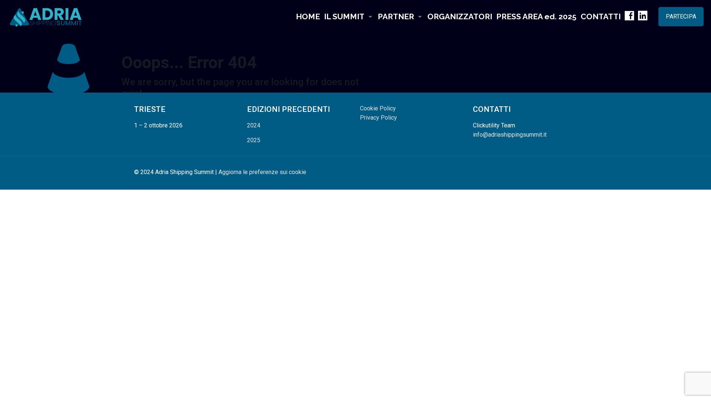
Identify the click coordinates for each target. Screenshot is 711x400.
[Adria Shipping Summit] (46, 16)
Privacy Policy (378, 117)
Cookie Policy (378, 108)
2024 (253, 125)
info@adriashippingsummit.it (510, 134)
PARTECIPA (681, 16)
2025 (253, 140)
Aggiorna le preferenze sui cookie (262, 172)
